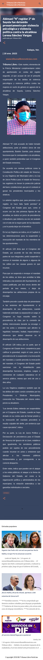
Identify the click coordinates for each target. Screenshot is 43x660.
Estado (6, 493)
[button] (4, 42)
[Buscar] (39, 3)
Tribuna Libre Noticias (15, 2)
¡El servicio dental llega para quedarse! (16, 635)
